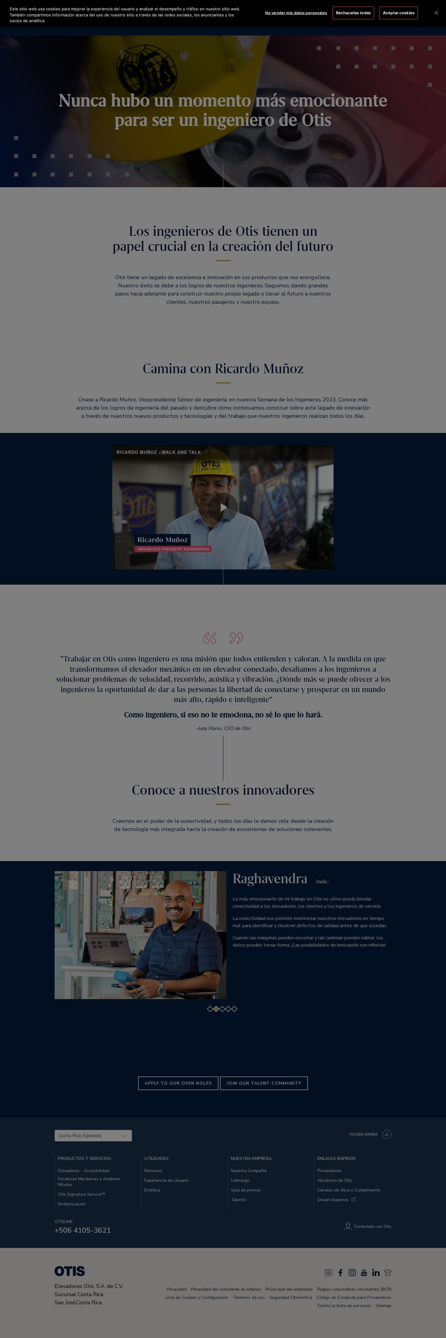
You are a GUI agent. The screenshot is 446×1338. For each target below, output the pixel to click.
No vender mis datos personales (296, 12)
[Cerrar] (436, 12)
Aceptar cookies (398, 12)
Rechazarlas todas (353, 12)
